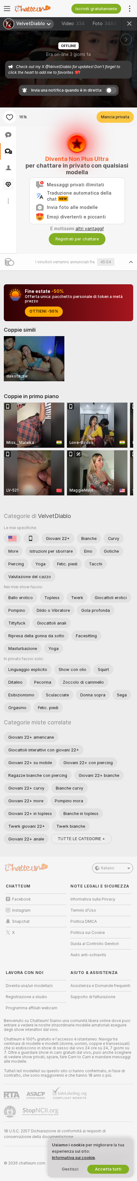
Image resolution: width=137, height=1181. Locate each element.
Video (73, 23)
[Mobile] (31, 538)
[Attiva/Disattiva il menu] (7, 8)
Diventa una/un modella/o (29, 986)
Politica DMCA (83, 921)
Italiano (107, 868)
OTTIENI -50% (43, 311)
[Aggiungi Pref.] (9, 117)
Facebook (21, 899)
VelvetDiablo (54, 516)
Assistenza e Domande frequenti (100, 986)
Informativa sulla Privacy (92, 899)
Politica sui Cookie (87, 932)
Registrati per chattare (77, 239)
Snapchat (21, 921)
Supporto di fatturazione (92, 997)
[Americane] (12, 538)
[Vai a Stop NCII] (41, 1111)
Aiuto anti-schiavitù (88, 955)
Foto (104, 23)
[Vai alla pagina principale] (41, 8)
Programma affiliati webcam (31, 1008)
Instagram (21, 910)
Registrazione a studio (26, 997)
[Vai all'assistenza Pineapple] (10, 1112)
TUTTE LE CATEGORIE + (81, 838)
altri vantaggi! (90, 228)
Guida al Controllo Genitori (94, 944)
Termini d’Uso (83, 910)
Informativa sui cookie (73, 1157)
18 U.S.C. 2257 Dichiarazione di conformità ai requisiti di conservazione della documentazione (55, 1134)
